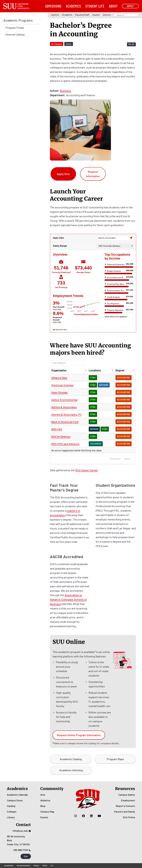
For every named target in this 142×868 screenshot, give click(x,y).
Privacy (36, 865)
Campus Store (15, 800)
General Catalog (15, 34)
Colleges (11, 811)
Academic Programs (18, 20)
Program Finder (15, 27)
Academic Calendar (17, 794)
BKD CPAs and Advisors (65, 443)
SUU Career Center (86, 470)
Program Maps (115, 759)
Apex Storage (59, 392)
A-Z (51, 865)
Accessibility (8, 865)
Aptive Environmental (64, 399)
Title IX (44, 865)
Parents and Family (124, 811)
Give (26, 856)
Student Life (94, 6)
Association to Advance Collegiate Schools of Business (68, 599)
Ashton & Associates (64, 407)
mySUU (55, 14)
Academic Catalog (71, 759)
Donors (107, 14)
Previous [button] (115, 458)
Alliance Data (59, 377)
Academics (73, 6)
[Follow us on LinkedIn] (91, 816)
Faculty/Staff (82, 14)
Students (67, 14)
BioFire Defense (60, 436)
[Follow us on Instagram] (75, 816)
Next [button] (127, 458)
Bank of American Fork (64, 421)
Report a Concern (125, 805)
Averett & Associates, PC (66, 414)
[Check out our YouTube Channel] (99, 816)
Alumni (96, 14)
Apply (130, 6)
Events (44, 817)
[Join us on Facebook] (83, 816)
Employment (128, 800)
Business (65, 90)
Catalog (11, 805)
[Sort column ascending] (86, 370)
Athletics (45, 800)
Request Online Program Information (79, 735)
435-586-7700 (20, 850)
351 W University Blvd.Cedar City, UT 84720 (18, 840)
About (113, 6)
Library (11, 817)
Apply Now (63, 174)
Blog (42, 805)
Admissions (53, 6)
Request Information (93, 174)
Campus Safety (126, 794)
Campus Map (47, 811)
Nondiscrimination (23, 865)
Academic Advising (71, 770)
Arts (42, 794)
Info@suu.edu (20, 830)
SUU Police (129, 817)
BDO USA (56, 429)
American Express (62, 385)
